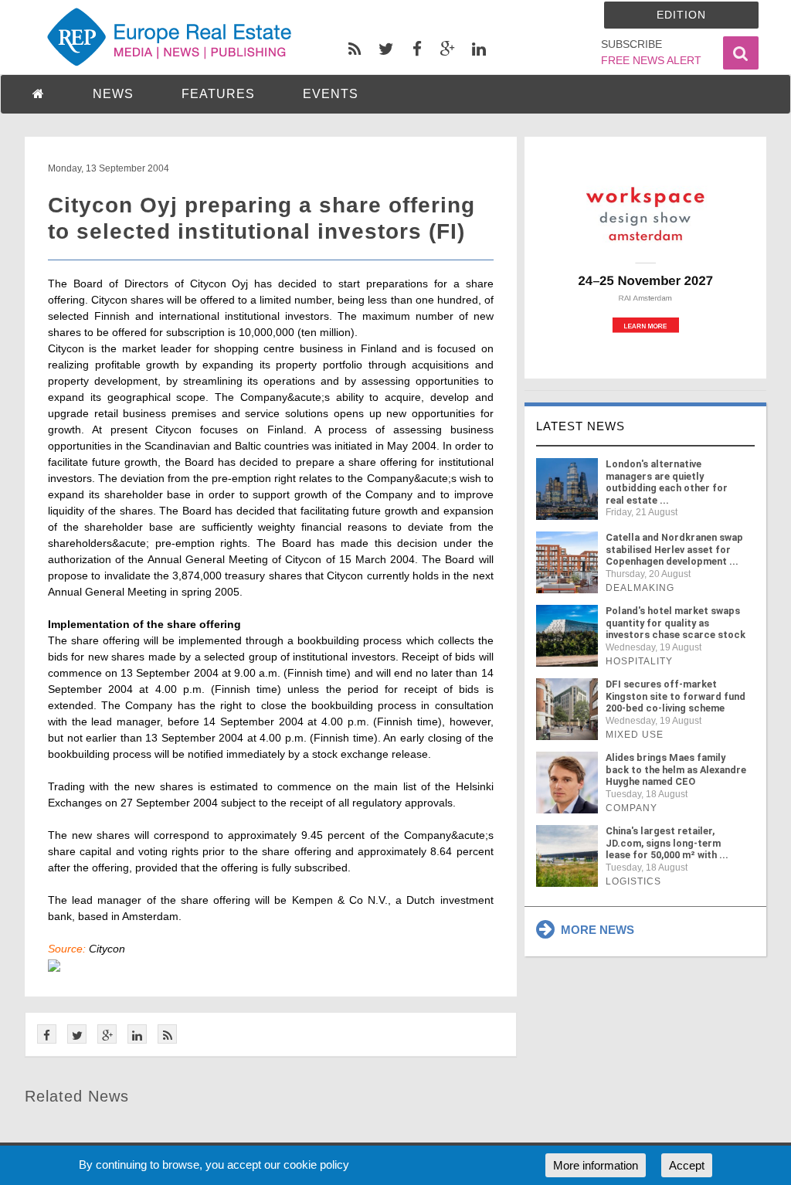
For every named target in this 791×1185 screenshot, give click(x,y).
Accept (686, 1165)
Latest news (580, 426)
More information (595, 1165)
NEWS (113, 93)
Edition (681, 14)
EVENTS (330, 93)
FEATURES (218, 93)
